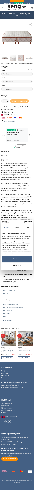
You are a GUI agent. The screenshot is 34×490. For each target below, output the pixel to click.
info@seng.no (5, 371)
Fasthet (4, 85)
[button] (2, 7)
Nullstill (30, 69)
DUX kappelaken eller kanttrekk (13, 307)
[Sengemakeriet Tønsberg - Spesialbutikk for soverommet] (17, 7)
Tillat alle (17, 258)
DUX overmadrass (9, 290)
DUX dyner (6, 317)
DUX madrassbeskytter (10, 304)
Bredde (3, 70)
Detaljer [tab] (17, 227)
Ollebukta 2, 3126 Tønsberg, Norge (12, 387)
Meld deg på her (9, 459)
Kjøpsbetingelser (6, 408)
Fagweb (18, 482)
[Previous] (4, 38)
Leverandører (24, 14)
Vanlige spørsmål (6, 403)
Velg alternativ (7, 357)
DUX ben (6, 293)
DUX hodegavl (7, 310)
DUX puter (6, 313)
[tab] (17, 155)
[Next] (29, 38)
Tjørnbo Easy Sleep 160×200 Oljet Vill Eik (24, 349)
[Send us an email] (9, 421)
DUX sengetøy (7, 320)
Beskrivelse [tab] (5, 152)
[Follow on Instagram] (6, 421)
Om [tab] (28, 227)
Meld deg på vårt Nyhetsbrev (10, 448)
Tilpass (16, 266)
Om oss (3, 412)
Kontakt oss (5, 405)
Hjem (4, 14)
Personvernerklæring (8, 410)
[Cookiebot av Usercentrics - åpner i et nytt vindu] (24, 222)
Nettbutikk (12, 14)
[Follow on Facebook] (3, 421)
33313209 (4, 373)
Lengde (3, 77)
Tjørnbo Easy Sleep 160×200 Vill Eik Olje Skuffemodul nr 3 (7, 350)
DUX (17, 15)
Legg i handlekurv (19, 101)
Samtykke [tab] (6, 227)
